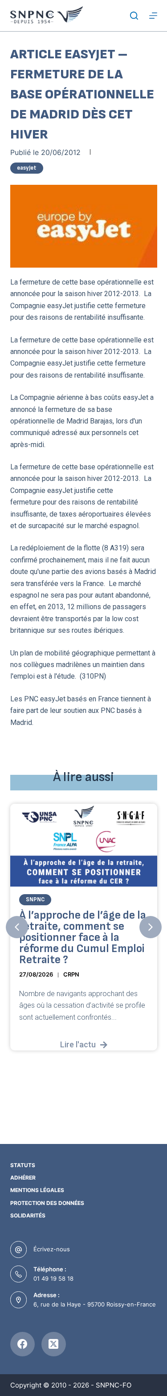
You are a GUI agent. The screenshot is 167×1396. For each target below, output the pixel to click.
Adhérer (23, 1177)
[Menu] (153, 16)
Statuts (22, 1165)
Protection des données (47, 1203)
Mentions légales (37, 1190)
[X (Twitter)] (53, 1344)
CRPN (71, 974)
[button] (17, 927)
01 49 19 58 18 (53, 1278)
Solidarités (27, 1215)
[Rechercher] (134, 16)
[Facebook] (22, 1344)
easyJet (27, 167)
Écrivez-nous (51, 1249)
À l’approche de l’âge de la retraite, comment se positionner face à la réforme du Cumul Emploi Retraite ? (82, 937)
